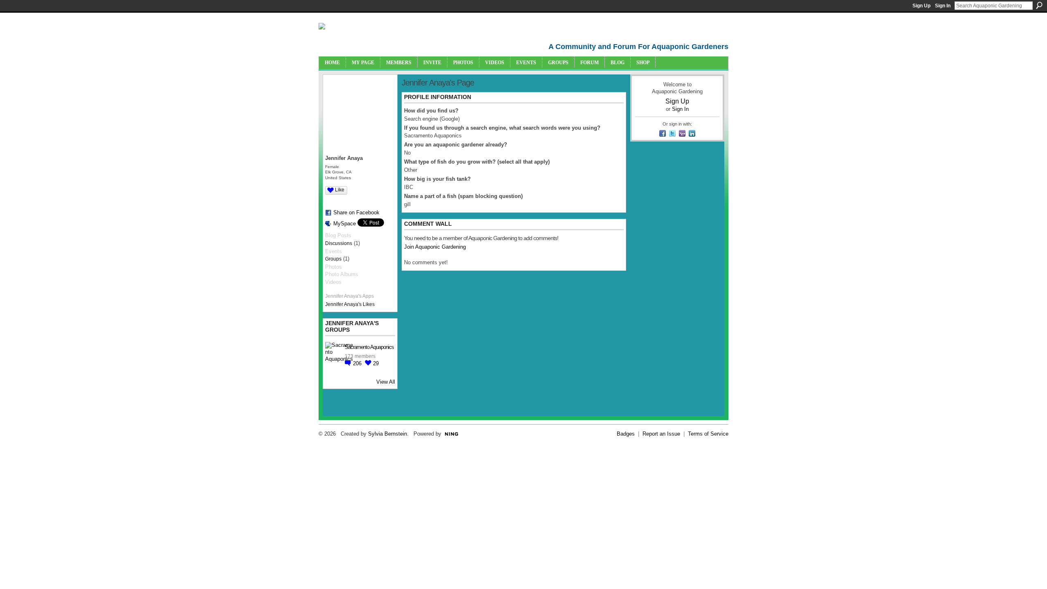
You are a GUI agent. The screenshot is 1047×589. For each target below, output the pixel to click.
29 (376, 363)
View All (385, 382)
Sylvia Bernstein (387, 434)
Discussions (338, 243)
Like (339, 190)
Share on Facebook (356, 212)
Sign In (942, 6)
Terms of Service (708, 434)
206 (358, 363)
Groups (333, 259)
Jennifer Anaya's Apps (349, 296)
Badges (626, 434)
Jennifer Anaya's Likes (350, 304)
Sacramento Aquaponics (369, 347)
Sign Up (921, 6)
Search (1039, 5)
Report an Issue (661, 434)
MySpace (344, 223)
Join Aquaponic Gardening (435, 247)
